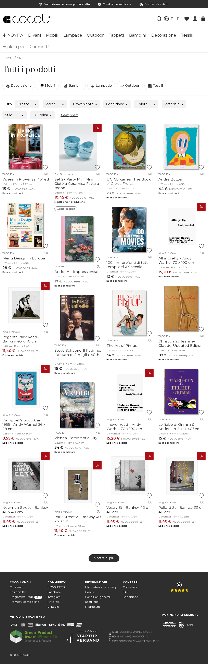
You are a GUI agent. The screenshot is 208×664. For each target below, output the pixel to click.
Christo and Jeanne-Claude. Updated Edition (180, 343)
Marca (50, 104)
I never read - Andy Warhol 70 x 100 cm (124, 426)
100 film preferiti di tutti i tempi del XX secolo (128, 264)
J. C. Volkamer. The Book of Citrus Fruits (128, 181)
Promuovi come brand (24, 601)
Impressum (92, 606)
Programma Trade (25, 596)
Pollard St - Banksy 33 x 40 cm (179, 509)
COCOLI (7, 58)
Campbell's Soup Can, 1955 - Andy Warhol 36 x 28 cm (23, 424)
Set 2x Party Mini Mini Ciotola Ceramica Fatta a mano (76, 183)
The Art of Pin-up (122, 345)
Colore (142, 104)
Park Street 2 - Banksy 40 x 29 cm (77, 519)
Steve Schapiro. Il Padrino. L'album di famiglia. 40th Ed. (77, 354)
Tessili (157, 86)
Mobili (49, 86)
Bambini (75, 86)
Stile (8, 115)
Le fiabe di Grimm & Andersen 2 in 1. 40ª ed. (179, 426)
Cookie (90, 592)
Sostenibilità (18, 592)
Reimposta (69, 115)
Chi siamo (16, 587)
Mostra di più (104, 558)
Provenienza (83, 104)
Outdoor (131, 86)
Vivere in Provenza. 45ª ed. (26, 179)
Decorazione (20, 86)
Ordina (42, 115)
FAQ (126, 592)
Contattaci (130, 587)
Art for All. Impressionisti (76, 271)
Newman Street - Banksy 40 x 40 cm (25, 509)
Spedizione (130, 596)
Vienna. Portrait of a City (76, 438)
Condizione (115, 104)
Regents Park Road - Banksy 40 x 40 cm (21, 339)
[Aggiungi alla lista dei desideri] (45, 167)
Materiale (172, 104)
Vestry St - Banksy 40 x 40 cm (127, 509)
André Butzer (170, 179)
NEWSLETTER (56, 587)
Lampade (103, 86)
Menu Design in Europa (23, 258)
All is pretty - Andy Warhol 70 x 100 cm (176, 260)
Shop (20, 58)
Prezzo (23, 104)
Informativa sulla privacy (100, 587)
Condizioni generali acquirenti (97, 599)
